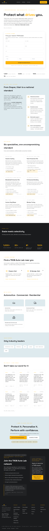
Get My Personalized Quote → (24, 62)
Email (7, 46)
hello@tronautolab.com (6, 517)
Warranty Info (43, 509)
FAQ (41, 511)
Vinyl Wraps (16, 520)
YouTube (8, 528)
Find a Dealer (25, 507)
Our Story (33, 509)
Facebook (13, 528)
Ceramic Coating (17, 507)
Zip (6, 51)
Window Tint (16, 522)
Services (18, 2)
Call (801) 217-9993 (33, 437)
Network (23, 2)
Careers (33, 511)
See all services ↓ (8, 27)
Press (32, 513)
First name (8, 41)
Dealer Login (25, 513)
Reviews (28, 2)
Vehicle (7, 56)
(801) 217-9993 (5, 515)
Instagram (4, 528)
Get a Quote (43, 2)
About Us (33, 507)
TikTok (17, 528)
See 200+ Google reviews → (9, 410)
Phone (26, 46)
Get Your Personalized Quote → (18, 437)
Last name (26, 41)
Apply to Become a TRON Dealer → (37, 477)
